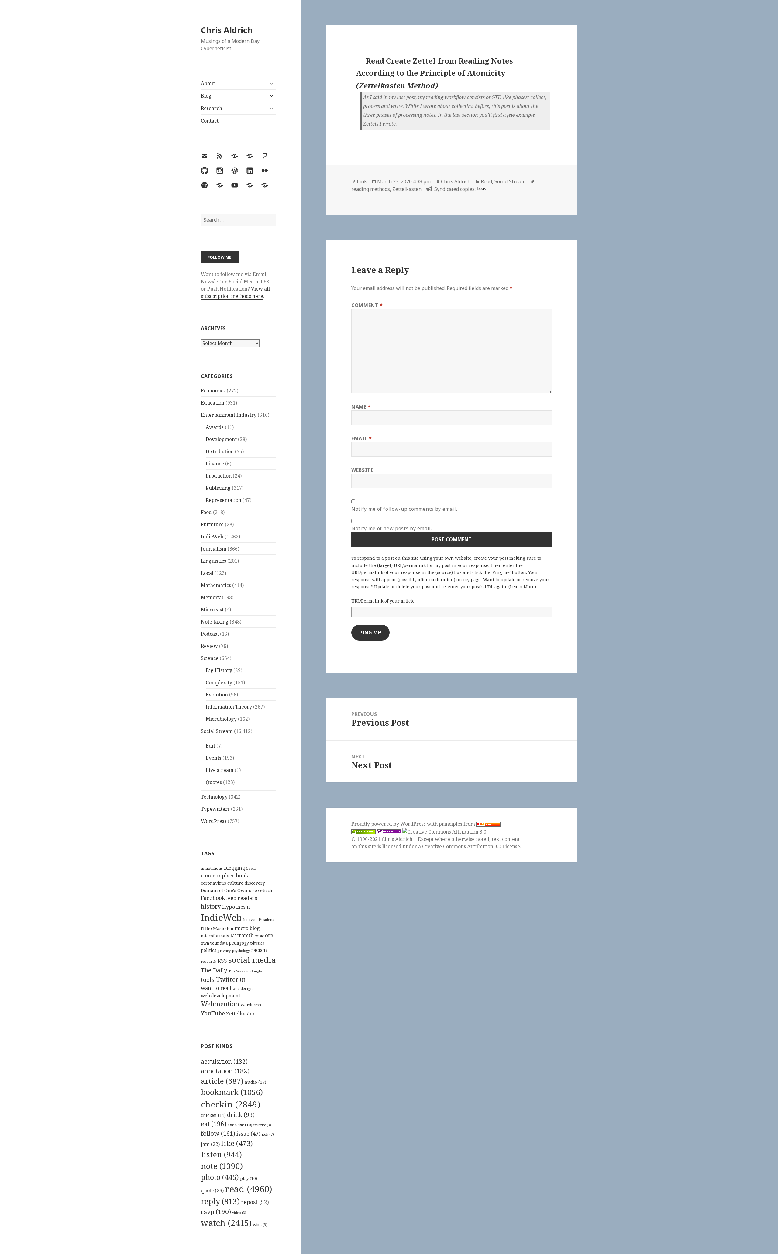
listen (221, 1154)
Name (361, 406)
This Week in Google (245, 971)
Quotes (214, 782)
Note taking (215, 621)
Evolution (217, 694)
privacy (224, 950)
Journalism (213, 548)
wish (260, 1224)
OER (269, 935)
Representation (223, 500)
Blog (206, 95)
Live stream (219, 770)
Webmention (220, 1004)
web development (220, 996)
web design (242, 988)
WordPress (213, 821)
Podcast (210, 633)
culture (235, 883)
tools (208, 980)
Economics (213, 390)
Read (486, 181)
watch (226, 1222)
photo (220, 1177)
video (239, 1213)
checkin (230, 1104)
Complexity (219, 682)
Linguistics (213, 561)
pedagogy (239, 943)
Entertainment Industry (228, 415)
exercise (240, 1125)
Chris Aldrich (227, 30)
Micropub (241, 935)
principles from (457, 823)
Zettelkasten (241, 1013)
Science (210, 658)
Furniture (212, 524)
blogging (234, 868)
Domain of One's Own (224, 890)
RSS (222, 960)
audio (255, 1082)
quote (212, 1190)
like (237, 1143)
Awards (215, 427)
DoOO (254, 891)
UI (242, 980)
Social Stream (217, 731)
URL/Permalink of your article (383, 601)
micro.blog (247, 928)
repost (255, 1202)
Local (207, 573)
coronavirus (213, 883)
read (248, 1189)
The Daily (214, 970)
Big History (219, 670)
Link (362, 181)
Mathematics (216, 585)
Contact (210, 120)
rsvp (216, 1211)
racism (259, 950)
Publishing (218, 488)
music (259, 936)
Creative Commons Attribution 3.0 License (471, 846)
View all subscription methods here (235, 292)
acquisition (224, 1061)
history (211, 906)
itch (268, 1134)
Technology (214, 796)
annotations (212, 868)
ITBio (206, 928)
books (251, 868)
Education (212, 402)
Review (209, 646)
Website (362, 470)
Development (221, 439)
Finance (215, 463)
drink (241, 1115)
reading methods (370, 189)
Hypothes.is (236, 906)
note (222, 1165)
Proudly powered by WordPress (389, 823)
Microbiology (221, 719)
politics (208, 950)
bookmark (232, 1092)
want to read (216, 987)
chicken (213, 1115)
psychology (241, 950)
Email (361, 438)
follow (218, 1133)
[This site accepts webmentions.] (389, 831)
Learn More (522, 586)
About (208, 83)
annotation (225, 1070)
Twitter (227, 979)
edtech (266, 890)
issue (248, 1133)
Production (219, 475)
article (222, 1081)
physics (257, 943)
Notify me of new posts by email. (391, 528)
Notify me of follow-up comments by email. (404, 509)
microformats (215, 935)
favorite (262, 1125)
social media (252, 959)
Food (206, 512)
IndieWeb (212, 536)
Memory (211, 597)
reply (220, 1201)
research (208, 961)
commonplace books (226, 875)
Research (211, 108)
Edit (210, 745)
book (481, 188)
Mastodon (223, 928)
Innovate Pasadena (258, 919)
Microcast (212, 609)
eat (213, 1124)
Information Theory (229, 706)
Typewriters (215, 809)
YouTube (213, 1013)
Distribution (220, 451)
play (248, 1178)
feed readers (241, 897)
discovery (255, 883)
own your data (214, 943)
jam (210, 1144)
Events (213, 758)
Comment (367, 305)
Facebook (213, 897)
